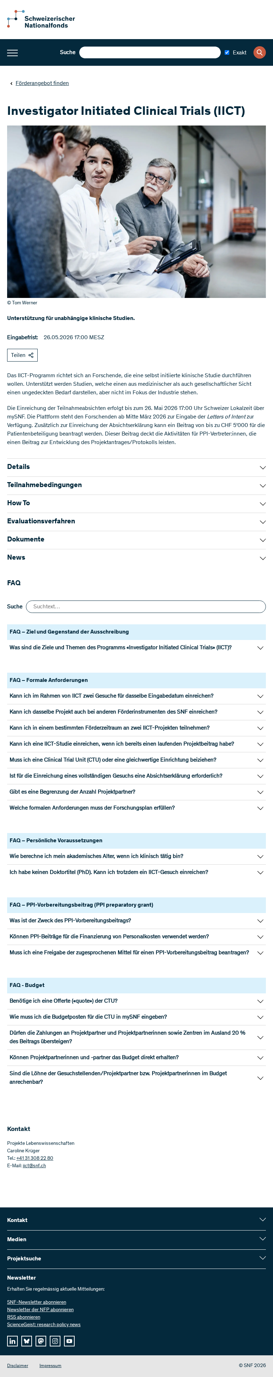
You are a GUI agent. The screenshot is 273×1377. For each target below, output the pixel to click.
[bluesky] (26, 1341)
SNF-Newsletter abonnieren (36, 1302)
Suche (67, 52)
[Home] (46, 26)
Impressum (50, 1366)
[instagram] (55, 1341)
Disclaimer (17, 1366)
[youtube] (69, 1341)
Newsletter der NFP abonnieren (40, 1310)
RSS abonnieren (23, 1317)
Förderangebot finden (42, 83)
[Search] (259, 52)
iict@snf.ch (34, 1166)
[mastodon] (41, 1341)
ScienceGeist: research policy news (44, 1325)
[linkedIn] (12, 1341)
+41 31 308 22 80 (34, 1158)
